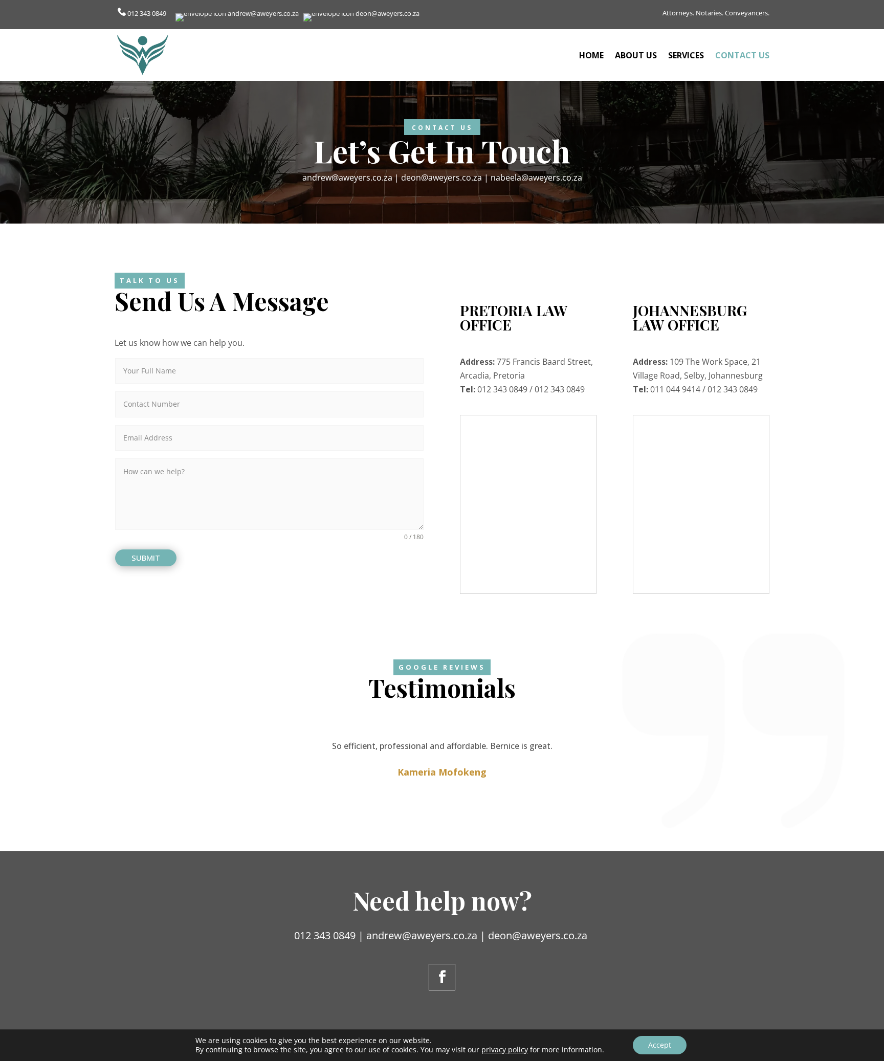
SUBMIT (145, 557)
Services (686, 55)
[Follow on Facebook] (442, 977)
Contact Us (742, 55)
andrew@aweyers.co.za (263, 13)
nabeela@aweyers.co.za (536, 177)
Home (591, 55)
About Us (636, 55)
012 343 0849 (147, 13)
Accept (659, 1045)
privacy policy (504, 1049)
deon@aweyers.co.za (387, 13)
